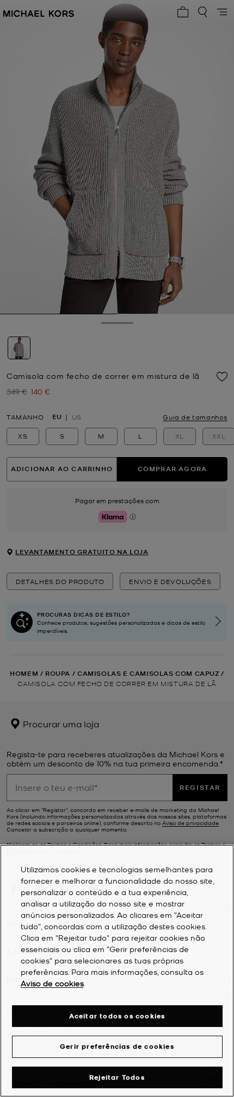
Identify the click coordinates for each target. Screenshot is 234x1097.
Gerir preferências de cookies (117, 1046)
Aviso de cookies (52, 983)
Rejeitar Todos (117, 1077)
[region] (117, 971)
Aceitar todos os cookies (117, 1015)
